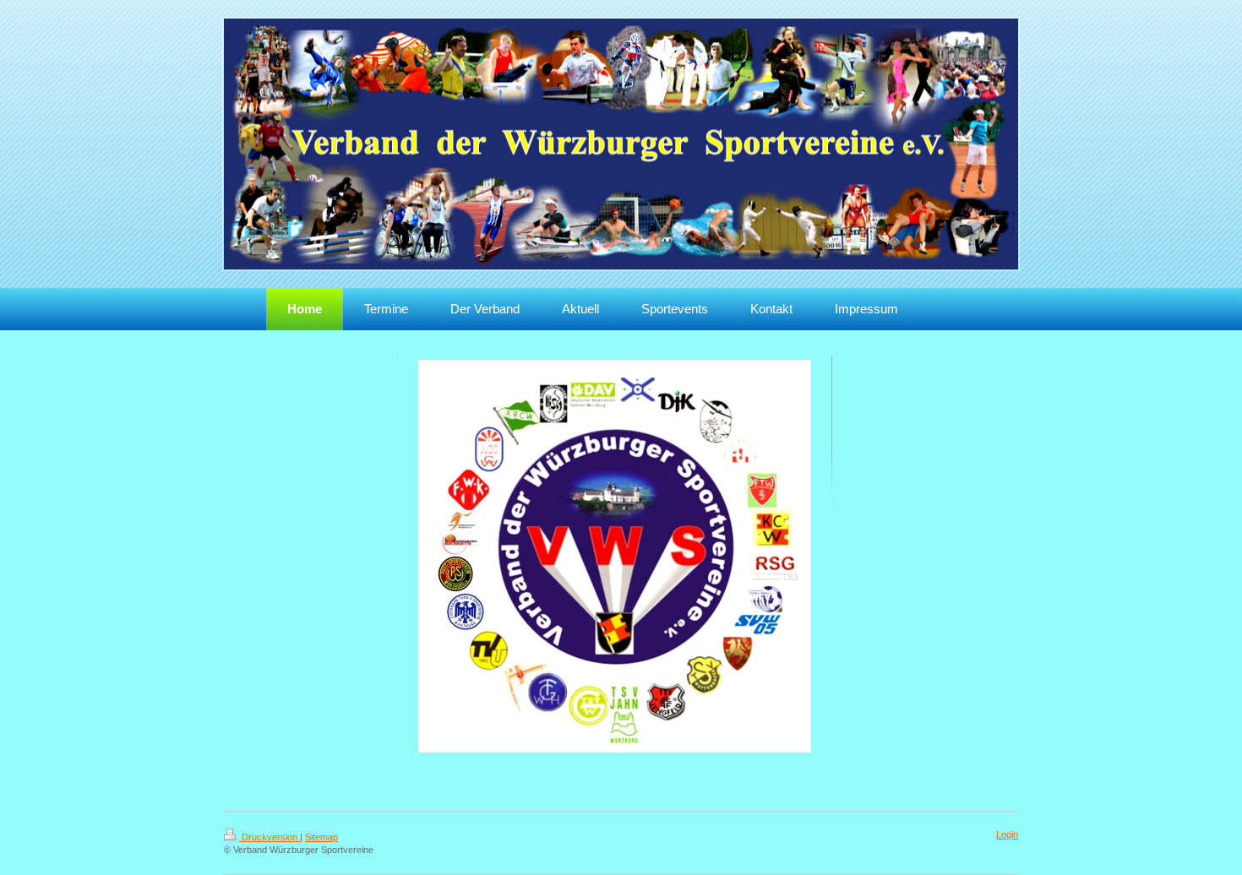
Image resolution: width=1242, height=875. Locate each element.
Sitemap (321, 837)
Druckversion (269, 837)
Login (1007, 834)
